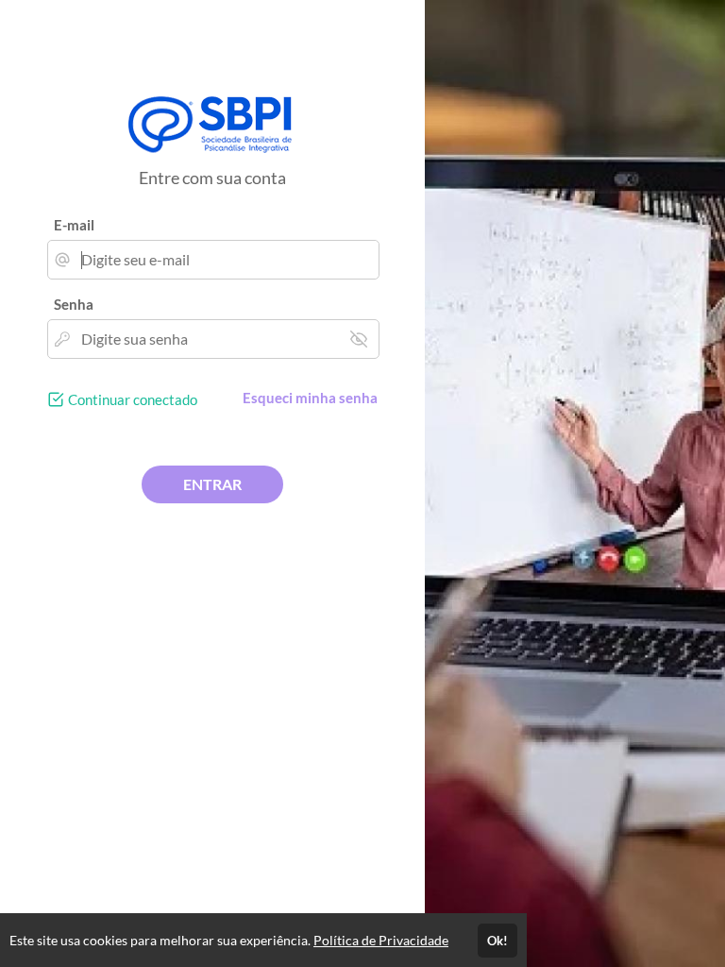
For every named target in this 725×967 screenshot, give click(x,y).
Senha (73, 304)
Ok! (497, 940)
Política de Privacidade (380, 940)
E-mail (74, 224)
